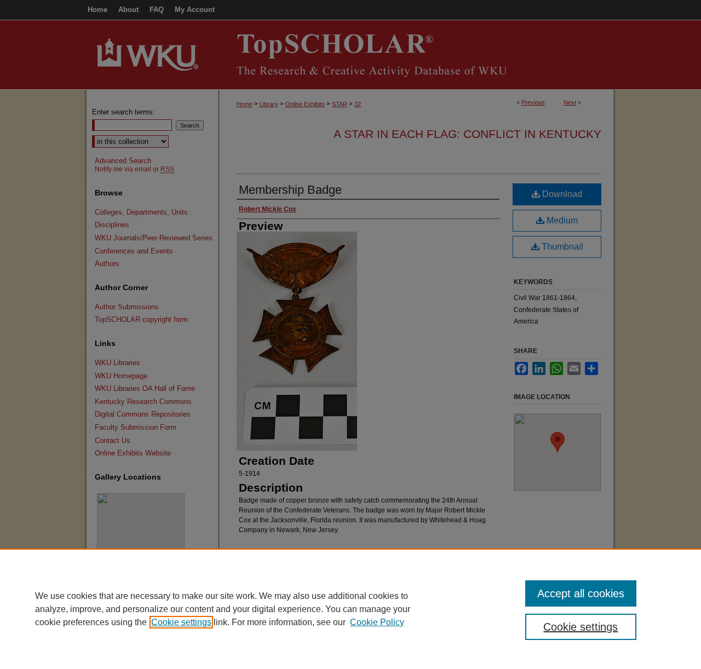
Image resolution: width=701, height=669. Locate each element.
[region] (350, 609)
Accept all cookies (580, 593)
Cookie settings (181, 622)
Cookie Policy (377, 622)
